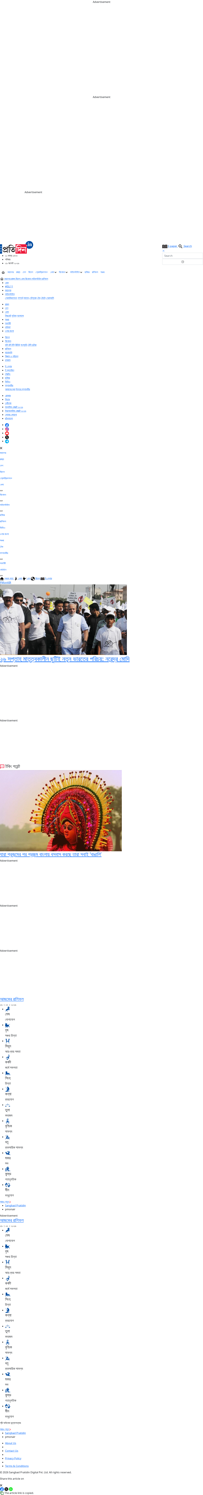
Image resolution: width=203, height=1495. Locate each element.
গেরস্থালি (50, 298)
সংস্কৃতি (24, 345)
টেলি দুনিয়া (32, 345)
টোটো (43, 298)
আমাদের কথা (10, 389)
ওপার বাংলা (9, 331)
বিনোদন (62, 272)
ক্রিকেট (8, 315)
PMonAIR (5, 582)
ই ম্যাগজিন (9, 370)
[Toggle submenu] (1, 490)
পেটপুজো (33, 298)
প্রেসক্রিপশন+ (42, 272)
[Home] (16, 247)
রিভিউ (17, 345)
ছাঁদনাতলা (9, 418)
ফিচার (7, 399)
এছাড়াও (3, 569)
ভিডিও (7, 381)
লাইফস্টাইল (75, 272)
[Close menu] (1, 447)
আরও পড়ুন (5, 1201)
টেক (38, 298)
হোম (7, 282)
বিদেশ (30, 272)
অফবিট (8, 323)
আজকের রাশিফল (12, 999)
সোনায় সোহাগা (11, 414)
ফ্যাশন (26, 298)
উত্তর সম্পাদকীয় (23, 389)
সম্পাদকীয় (9, 385)
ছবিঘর (87, 272)
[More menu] (200, 272)
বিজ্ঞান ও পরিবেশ (11, 356)
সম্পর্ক (20, 298)
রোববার (8, 395)
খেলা (52, 272)
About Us (10, 1443)
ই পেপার (8, 366)
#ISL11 (9, 286)
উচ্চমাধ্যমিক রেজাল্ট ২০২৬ (15, 411)
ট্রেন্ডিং (7, 374)
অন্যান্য (20, 315)
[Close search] (163, 251)
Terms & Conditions (17, 1466)
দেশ (24, 272)
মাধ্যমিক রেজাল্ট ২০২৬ (14, 407)
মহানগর (11, 272)
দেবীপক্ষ (8, 403)
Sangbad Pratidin (15, 1205)
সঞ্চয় (103, 272)
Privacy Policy (13, 1458)
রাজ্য (18, 272)
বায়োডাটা (8, 352)
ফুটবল (14, 315)
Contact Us (11, 1451)
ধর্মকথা (7, 327)
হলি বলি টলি (10, 345)
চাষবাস (7, 360)
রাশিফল (95, 272)
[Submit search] (182, 262)
